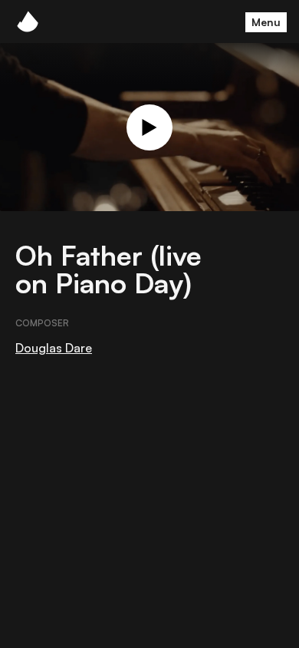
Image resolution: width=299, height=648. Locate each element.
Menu (266, 21)
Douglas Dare (53, 347)
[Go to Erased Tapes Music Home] (27, 21)
